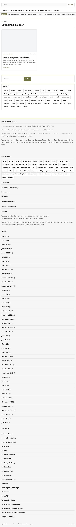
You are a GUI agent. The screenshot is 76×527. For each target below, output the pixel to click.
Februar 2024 (6, 311)
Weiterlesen (6, 68)
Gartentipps (64, 94)
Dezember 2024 (7, 278)
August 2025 (6, 253)
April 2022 (5, 390)
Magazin (56, 10)
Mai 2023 (4, 344)
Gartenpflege (30, 10)
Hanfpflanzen (43, 97)
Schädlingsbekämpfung (34, 103)
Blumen (37, 91)
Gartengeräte (6, 459)
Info (5, 100)
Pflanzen (33, 100)
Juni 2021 (4, 423)
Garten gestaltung (23, 94)
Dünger (49, 91)
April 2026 (5, 240)
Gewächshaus (27, 97)
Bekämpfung (28, 91)
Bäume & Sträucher (8, 438)
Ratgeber (7, 103)
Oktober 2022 (6, 369)
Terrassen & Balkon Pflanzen (12, 508)
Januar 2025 (5, 274)
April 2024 (5, 303)
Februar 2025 (6, 269)
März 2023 (5, 352)
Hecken (52, 97)
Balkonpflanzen (7, 434)
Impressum (5, 192)
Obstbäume (5, 492)
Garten (5, 10)
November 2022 (7, 365)
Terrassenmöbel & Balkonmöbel (13, 512)
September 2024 (7, 286)
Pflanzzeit (41, 100)
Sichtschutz (46, 103)
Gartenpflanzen (32, 14)
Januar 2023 (5, 361)
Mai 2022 (4, 385)
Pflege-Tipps (5, 496)
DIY (43, 91)
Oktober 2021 (6, 406)
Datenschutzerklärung (9, 188)
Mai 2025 (4, 261)
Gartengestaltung (13, 14)
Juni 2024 (4, 294)
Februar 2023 (6, 356)
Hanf (35, 97)
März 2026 (5, 245)
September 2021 (7, 410)
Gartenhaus (34, 94)
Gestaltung (17, 97)
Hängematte (66, 97)
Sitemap (4, 196)
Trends (6, 106)
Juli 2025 (4, 257)
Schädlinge (20, 103)
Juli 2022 (4, 377)
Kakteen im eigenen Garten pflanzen (16, 58)
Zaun (18, 106)
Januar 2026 (5, 249)
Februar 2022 (6, 398)
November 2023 (7, 319)
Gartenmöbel (6, 467)
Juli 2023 (4, 336)
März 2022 (5, 394)
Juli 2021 (4, 419)
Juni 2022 (4, 381)
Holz (58, 97)
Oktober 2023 (6, 323)
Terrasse (62, 103)
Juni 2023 (4, 340)
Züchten (25, 106)
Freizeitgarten (6, 446)
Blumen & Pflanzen (44, 10)
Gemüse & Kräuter (8, 479)
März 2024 (5, 307)
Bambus (19, 91)
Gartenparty (44, 94)
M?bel (17, 100)
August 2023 (6, 332)
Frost (55, 91)
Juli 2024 (4, 290)
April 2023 (5, 348)
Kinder (11, 100)
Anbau (6, 91)
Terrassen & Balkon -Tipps (66, 14)
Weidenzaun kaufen (8, 206)
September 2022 (7, 373)
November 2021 (7, 402)
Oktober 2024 (6, 282)
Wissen (13, 106)
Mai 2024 (4, 298)
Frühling (61, 91)
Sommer (55, 103)
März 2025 (5, 265)
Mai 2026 (4, 236)
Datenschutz (71, 524)
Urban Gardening (7, 517)
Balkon (12, 91)
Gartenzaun (7, 97)
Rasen (64, 100)
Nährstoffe (24, 100)
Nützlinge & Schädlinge (10, 488)
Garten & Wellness (8, 455)
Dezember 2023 (7, 315)
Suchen (70, 4)
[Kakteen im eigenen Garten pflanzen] (19, 41)
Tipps (69, 103)
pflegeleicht (56, 100)
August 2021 (6, 414)
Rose (13, 103)
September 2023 (7, 327)
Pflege (48, 100)
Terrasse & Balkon (16, 10)
